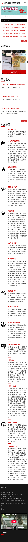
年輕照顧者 (12, 259)
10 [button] (23, 73)
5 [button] (12, 73)
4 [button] (9, 73)
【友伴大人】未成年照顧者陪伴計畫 (13, 84)
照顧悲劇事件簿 (13, 307)
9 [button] (21, 73)
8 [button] (18, 73)
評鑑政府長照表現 (14, 344)
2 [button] (5, 73)
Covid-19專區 (12, 129)
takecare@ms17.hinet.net (14, 498)
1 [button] (3, 73)
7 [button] (16, 73)
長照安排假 (12, 386)
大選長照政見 (12, 243)
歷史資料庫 (12, 291)
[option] (14, 62)
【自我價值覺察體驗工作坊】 (10, 97)
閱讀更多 (24, 41)
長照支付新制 (12, 422)
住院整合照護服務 (14, 141)
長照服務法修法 (13, 446)
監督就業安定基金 (14, 322)
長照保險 (11, 360)
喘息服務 (11, 211)
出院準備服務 (12, 167)
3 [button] (7, 73)
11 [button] (25, 73)
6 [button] (14, 73)
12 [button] (14, 76)
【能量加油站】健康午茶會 (10, 109)
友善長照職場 (12, 187)
